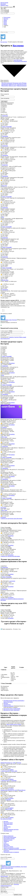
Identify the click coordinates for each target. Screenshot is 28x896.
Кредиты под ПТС (22, 84)
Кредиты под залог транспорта (11, 710)
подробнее (3, 517)
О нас (5, 842)
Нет (5, 8)
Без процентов (8, 170)
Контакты (6, 844)
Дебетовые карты (8, 824)
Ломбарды (6, 841)
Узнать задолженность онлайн (11, 848)
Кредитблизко (4, 876)
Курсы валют (7, 17)
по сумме (3, 108)
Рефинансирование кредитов (11, 829)
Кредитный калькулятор (10, 837)
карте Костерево (18, 60)
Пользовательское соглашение (11, 852)
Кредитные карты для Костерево (12, 708)
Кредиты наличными (7, 83)
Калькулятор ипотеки (9, 838)
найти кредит (4, 101)
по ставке (3, 109)
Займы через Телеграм (11, 319)
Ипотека (24, 83)
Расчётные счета (8, 830)
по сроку (3, 111)
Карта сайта (7, 845)
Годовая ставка (4, 334)
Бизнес (5, 24)
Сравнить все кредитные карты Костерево (11, 518)
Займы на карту (12, 85)
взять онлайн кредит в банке (13, 724)
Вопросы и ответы (8, 846)
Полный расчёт (4, 337)
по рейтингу (4, 112)
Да (1, 8)
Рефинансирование (22, 85)
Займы (5, 20)
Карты (5, 21)
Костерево (3, 4)
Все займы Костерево (6, 818)
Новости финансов (8, 836)
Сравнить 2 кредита (14, 337)
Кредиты (6, 18)
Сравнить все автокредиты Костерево (10, 556)
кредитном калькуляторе (20, 61)
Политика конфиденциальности (10, 885)
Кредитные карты (17, 83)
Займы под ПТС (13, 84)
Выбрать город (4, 5)
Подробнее (12, 363)
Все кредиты (4, 42)
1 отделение (12, 581)
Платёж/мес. (4, 335)
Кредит (4, 2)
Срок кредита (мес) (5, 332)
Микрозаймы (4, 85)
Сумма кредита (4, 331)
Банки (5, 22)
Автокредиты (4, 84)
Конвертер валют (8, 840)
